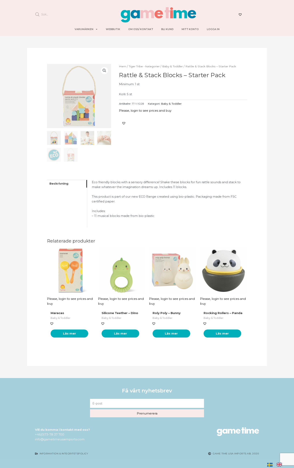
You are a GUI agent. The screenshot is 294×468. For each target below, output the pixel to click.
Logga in (213, 29)
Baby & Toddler (172, 66)
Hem (122, 66)
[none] (271, 464)
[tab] (67, 184)
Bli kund (167, 29)
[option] (280, 464)
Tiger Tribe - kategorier (144, 66)
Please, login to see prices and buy (145, 110)
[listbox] (276, 464)
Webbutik (113, 29)
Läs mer (69, 333)
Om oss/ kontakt (140, 29)
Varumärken (84, 29)
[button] (124, 123)
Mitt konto (190, 29)
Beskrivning (58, 183)
